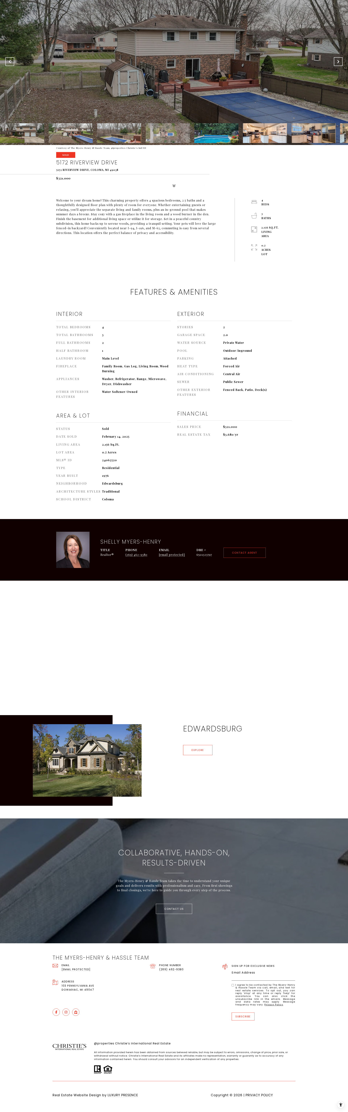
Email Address (243, 972)
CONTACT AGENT (244, 553)
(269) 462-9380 (136, 555)
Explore (198, 750)
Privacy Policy (273, 1004)
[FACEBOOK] (56, 1012)
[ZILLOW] (75, 1012)
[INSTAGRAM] (66, 1012)
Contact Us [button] (174, 909)
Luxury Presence (123, 1095)
